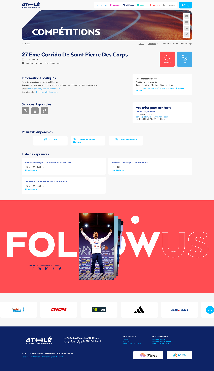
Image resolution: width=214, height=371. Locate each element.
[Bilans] (186, 28)
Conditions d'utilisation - (31, 357)
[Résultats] (186, 22)
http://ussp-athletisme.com (46, 92)
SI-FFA (126, 339)
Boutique (116, 5)
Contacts (60, 357)
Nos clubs (156, 5)
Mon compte (170, 5)
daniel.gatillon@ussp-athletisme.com (44, 88)
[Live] (186, 34)
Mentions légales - (48, 357)
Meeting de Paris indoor (161, 341)
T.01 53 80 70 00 (69, 343)
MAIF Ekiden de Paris (160, 343)
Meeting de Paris (159, 339)
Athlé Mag (130, 5)
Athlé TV (143, 5)
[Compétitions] (186, 16)
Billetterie (103, 5)
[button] (137, 219)
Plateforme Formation (132, 343)
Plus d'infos (30, 170)
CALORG (126, 341)
